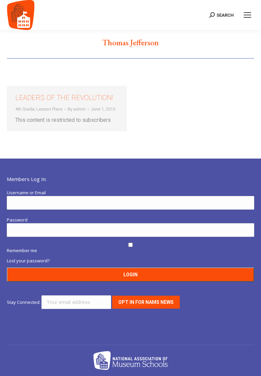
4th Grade (24, 109)
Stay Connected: (24, 302)
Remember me (22, 250)
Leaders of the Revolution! (64, 98)
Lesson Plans (49, 109)
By (77, 109)
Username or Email (26, 193)
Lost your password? (28, 261)
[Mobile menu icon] (247, 15)
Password (17, 220)
